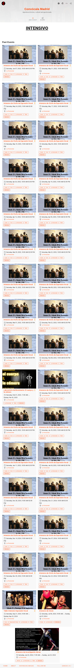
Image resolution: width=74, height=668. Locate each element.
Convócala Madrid (37, 9)
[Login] (71, 3)
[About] (59, 3)
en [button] (67, 3)
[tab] (32, 19)
